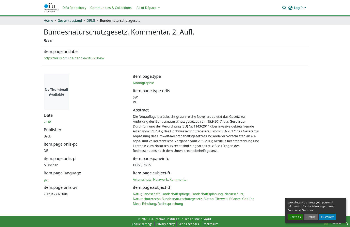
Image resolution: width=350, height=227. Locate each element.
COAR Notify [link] (338, 223)
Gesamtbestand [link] (70, 20)
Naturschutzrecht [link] (146, 199)
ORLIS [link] (91, 20)
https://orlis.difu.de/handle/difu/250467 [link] (74, 58)
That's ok (295, 217)
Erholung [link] (149, 203)
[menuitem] (148, 8)
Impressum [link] (210, 224)
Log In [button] (299, 7)
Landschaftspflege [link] (175, 194)
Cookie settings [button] (142, 224)
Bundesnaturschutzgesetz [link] (182, 199)
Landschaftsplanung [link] (207, 194)
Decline (311, 217)
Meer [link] (136, 203)
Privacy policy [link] (165, 224)
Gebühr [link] (247, 199)
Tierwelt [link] (221, 199)
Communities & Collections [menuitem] (111, 7)
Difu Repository (74, 7)
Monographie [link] (143, 83)
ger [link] (46, 179)
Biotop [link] (209, 199)
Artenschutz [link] (142, 179)
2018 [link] (47, 122)
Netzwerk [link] (160, 179)
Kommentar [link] (179, 179)
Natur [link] (137, 194)
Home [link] (48, 20)
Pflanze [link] (235, 199)
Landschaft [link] (151, 194)
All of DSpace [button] (147, 7)
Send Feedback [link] (188, 224)
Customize (327, 217)
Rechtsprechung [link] (170, 203)
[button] (51, 8)
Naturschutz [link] (233, 194)
